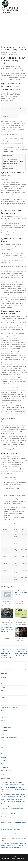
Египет (3, 690)
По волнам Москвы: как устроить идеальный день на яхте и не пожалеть (12, 807)
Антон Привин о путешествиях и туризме (10, 10)
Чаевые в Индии (8, 168)
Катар (2, 710)
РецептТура (6, 767)
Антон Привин (5, 52)
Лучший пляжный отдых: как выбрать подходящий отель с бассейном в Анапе (12, 783)
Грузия (3, 687)
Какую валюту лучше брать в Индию (13, 161)
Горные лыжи (5, 684)
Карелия (5, 730)
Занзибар (5, 760)
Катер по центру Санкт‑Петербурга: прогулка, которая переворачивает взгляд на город (13, 801)
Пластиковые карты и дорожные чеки (14, 165)
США (2, 747)
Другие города (7, 727)
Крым (4, 734)
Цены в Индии (8, 166)
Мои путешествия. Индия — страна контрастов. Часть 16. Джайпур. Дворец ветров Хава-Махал (13, 845)
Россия (3, 720)
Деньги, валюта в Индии (10, 159)
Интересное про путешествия (9, 54)
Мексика (3, 717)
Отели (4, 704)
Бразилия (5, 774)
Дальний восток (7, 724)
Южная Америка (6, 770)
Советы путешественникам (9, 737)
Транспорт (6, 744)
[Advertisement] (14, 28)
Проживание (6, 740)
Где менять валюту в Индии (11, 163)
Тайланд (3, 754)
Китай (3, 714)
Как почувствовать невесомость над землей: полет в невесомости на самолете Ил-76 (13, 789)
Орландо (5, 750)
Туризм (3, 764)
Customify (23, 858)
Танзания (3, 757)
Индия (3, 697)
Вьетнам (3, 677)
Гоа (4, 700)
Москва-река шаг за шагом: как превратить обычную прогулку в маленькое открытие (13, 795)
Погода (5, 694)
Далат (4, 680)
